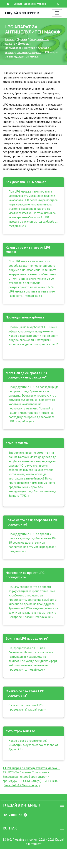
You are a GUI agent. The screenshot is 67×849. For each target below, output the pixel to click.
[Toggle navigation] (57, 12)
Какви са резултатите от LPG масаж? (28, 250)
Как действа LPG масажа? (26, 182)
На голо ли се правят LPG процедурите (25, 575)
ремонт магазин (18, 443)
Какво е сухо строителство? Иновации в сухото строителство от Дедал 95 (33, 745)
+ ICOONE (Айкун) (29, 781)
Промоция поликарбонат (25, 317)
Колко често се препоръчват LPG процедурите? (31, 522)
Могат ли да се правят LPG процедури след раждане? (26, 375)
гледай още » (17, 226)
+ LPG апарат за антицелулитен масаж (30, 768)
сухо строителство (20, 731)
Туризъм (17, 4)
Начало (9, 39)
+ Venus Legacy (29, 785)
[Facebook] (25, 815)
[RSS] (20, 815)
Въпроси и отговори (35, 4)
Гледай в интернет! (22, 13)
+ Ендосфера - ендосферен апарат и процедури (26, 777)
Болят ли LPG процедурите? (27, 638)
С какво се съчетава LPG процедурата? (25, 693)
